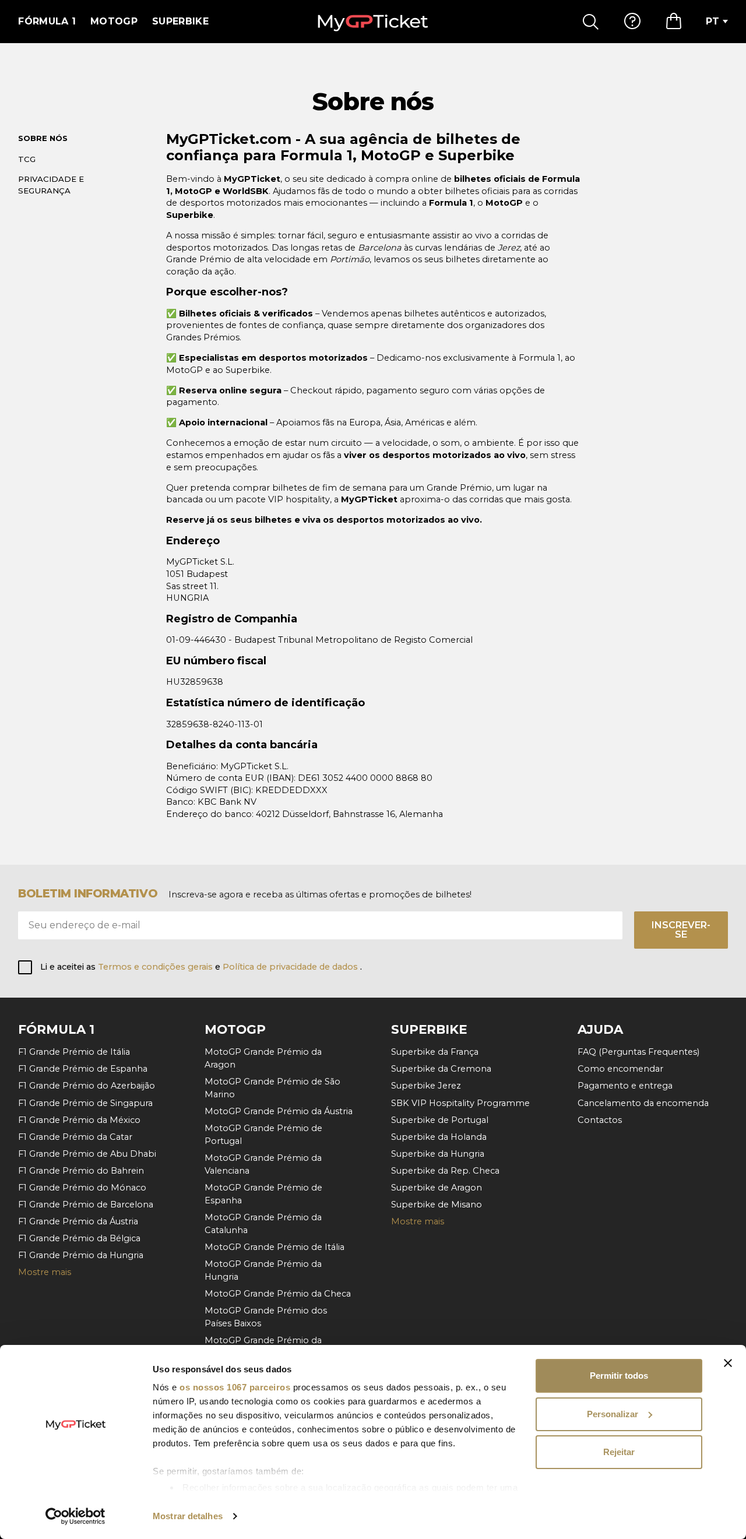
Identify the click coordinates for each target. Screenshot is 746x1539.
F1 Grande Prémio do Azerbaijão (86, 1085)
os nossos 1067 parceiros (235, 1387)
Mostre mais (44, 1272)
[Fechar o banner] (728, 1363)
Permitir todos (619, 1375)
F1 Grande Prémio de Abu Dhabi (87, 1154)
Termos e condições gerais (156, 967)
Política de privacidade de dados (291, 967)
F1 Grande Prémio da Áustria (78, 1221)
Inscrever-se (681, 930)
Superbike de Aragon (436, 1187)
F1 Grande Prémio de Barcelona (85, 1204)
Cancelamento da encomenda (643, 1103)
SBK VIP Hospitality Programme (460, 1103)
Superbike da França (434, 1052)
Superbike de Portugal (439, 1120)
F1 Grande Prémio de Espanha (82, 1068)
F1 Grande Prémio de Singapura (85, 1103)
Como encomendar (620, 1068)
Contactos (600, 1120)
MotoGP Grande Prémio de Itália (274, 1247)
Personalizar (612, 1414)
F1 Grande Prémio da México (79, 1120)
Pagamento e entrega (625, 1085)
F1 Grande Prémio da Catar (75, 1137)
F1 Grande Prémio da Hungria (80, 1255)
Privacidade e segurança (51, 184)
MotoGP (114, 21)
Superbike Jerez (426, 1085)
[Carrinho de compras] (673, 21)
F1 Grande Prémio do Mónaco (82, 1187)
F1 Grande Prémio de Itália (74, 1052)
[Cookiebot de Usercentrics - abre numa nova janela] (75, 1516)
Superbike (180, 21)
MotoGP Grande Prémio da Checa (278, 1293)
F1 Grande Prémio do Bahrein (81, 1170)
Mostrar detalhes (188, 1516)
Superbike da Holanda (439, 1137)
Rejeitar (619, 1452)
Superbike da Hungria (437, 1154)
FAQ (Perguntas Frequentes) (638, 1052)
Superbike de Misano (436, 1204)
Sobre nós (43, 138)
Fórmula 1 (47, 21)
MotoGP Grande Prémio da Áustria (279, 1111)
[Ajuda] (632, 21)
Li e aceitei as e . (201, 967)
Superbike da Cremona (441, 1068)
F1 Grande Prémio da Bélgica (79, 1238)
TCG (27, 159)
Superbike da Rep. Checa (445, 1170)
